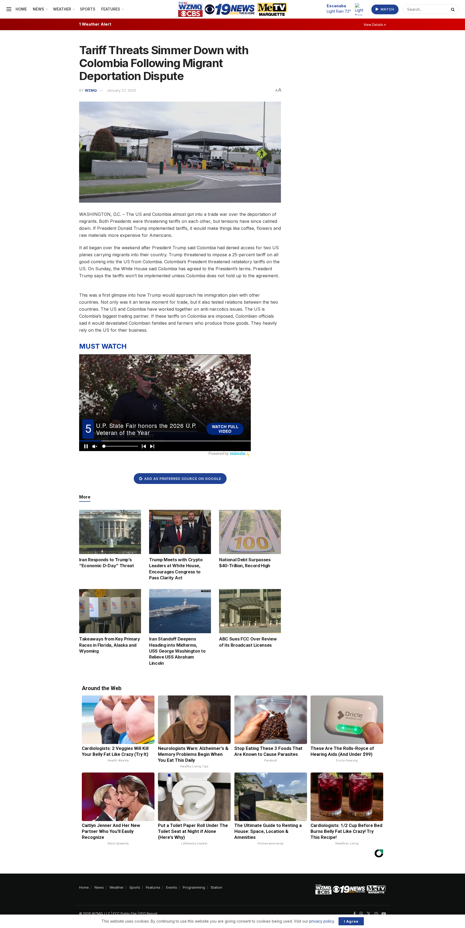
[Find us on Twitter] (369, 914)
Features (110, 9)
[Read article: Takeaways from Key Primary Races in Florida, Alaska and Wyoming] (110, 611)
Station (216, 887)
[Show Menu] (8, 9)
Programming (194, 887)
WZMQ (91, 90)
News (38, 9)
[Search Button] (453, 9)
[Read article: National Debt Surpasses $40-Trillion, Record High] (250, 532)
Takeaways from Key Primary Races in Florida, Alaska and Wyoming (109, 645)
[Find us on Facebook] (354, 914)
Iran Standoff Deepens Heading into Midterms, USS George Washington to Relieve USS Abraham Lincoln (177, 651)
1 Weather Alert (95, 24)
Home (21, 9)
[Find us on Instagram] (376, 914)
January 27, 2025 (121, 90)
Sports (87, 9)
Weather (62, 9)
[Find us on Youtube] (384, 914)
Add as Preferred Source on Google (182, 478)
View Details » (375, 25)
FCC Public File (125, 914)
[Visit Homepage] (232, 9)
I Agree (351, 921)
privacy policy (321, 921)
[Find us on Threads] (361, 914)
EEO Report (148, 914)
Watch (386, 9)
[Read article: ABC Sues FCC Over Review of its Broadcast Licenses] (250, 611)
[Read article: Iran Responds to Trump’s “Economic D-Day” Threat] (110, 532)
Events (171, 887)
